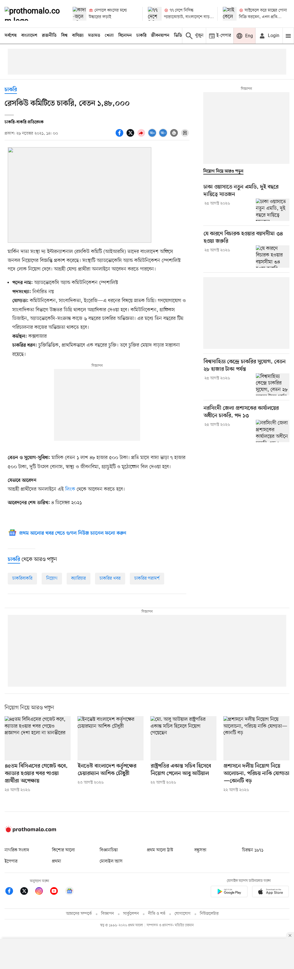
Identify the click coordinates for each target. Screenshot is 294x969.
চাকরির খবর (110, 578)
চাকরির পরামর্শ (147, 578)
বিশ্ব (64, 35)
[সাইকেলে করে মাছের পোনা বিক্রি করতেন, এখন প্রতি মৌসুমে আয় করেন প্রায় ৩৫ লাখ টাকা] (230, 14)
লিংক (70, 489)
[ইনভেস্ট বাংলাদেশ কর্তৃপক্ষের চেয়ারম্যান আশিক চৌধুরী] (111, 738)
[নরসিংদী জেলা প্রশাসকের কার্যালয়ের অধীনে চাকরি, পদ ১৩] (272, 431)
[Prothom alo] (34, 14)
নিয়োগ (51, 578)
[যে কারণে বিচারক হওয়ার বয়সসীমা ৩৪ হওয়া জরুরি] (272, 256)
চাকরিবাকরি (22, 578)
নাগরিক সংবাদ (17, 850)
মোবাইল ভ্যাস (111, 861)
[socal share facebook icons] (120, 136)
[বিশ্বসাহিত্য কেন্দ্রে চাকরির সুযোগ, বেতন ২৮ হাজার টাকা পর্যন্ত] (272, 384)
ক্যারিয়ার (78, 578)
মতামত (94, 35)
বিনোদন (125, 35)
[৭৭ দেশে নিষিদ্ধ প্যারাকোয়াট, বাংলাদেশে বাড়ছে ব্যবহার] (155, 14)
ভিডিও (179, 35)
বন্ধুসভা (200, 850)
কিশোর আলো (63, 850)
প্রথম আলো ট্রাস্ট (160, 850)
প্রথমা (56, 861)
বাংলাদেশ (29, 35)
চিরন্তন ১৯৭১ (252, 850)
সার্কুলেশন (131, 913)
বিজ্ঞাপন (107, 913)
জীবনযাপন (160, 35)
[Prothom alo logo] (30, 831)
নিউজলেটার (209, 913)
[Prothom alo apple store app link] (270, 892)
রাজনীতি (49, 35)
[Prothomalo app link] (229, 892)
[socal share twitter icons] (131, 136)
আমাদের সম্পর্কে (79, 913)
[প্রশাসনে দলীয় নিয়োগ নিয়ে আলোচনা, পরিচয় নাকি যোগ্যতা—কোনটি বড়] (256, 738)
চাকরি (141, 35)
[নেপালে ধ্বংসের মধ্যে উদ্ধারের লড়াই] (79, 14)
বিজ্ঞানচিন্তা (109, 850)
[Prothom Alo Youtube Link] (56, 892)
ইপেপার (11, 861)
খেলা (109, 35)
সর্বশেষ (11, 35)
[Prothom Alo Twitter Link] (27, 892)
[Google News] (69, 892)
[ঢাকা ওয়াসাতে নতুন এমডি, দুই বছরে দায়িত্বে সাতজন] (272, 210)
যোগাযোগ (183, 913)
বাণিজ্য (78, 35)
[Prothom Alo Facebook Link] (12, 892)
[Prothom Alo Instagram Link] (41, 892)
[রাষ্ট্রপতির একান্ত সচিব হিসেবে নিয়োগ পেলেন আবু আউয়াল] (183, 738)
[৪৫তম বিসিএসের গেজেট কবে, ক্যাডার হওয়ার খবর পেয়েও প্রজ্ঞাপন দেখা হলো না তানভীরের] (38, 738)
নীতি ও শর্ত (156, 913)
